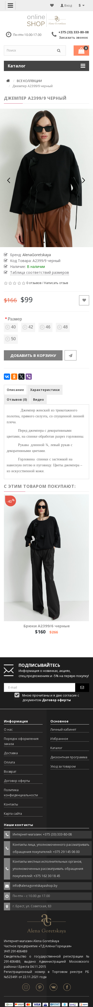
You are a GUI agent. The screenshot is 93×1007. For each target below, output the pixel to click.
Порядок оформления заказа (21, 741)
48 (65, 327)
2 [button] (44, 242)
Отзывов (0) (17, 399)
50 (13, 339)
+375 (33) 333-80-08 (73, 32)
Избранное (59, 739)
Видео (38, 399)
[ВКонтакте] (7, 377)
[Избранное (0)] (52, 5)
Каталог (56, 748)
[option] (46, 178)
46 (48, 327)
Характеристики (45, 390)
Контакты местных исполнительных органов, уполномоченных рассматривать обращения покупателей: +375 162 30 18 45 (48, 868)
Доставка (11, 753)
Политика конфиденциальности (21, 792)
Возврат (10, 771)
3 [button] (50, 242)
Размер (15, 319)
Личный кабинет (63, 729)
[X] (21, 377)
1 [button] (38, 242)
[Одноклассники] (14, 377)
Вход (68, 5)
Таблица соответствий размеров (39, 272)
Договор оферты (17, 781)
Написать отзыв (56, 283)
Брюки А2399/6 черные (47, 625)
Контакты (11, 804)
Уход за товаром (63, 766)
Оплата (9, 762)
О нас (8, 729)
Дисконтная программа (68, 757)
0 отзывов (33, 283)
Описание (15, 390)
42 (30, 327)
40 (13, 327)
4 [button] (56, 242)
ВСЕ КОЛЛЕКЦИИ (29, 81)
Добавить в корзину (33, 355)
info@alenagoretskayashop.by (35, 885)
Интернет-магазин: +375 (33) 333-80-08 (42, 834)
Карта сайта (13, 813)
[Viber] (29, 377)
